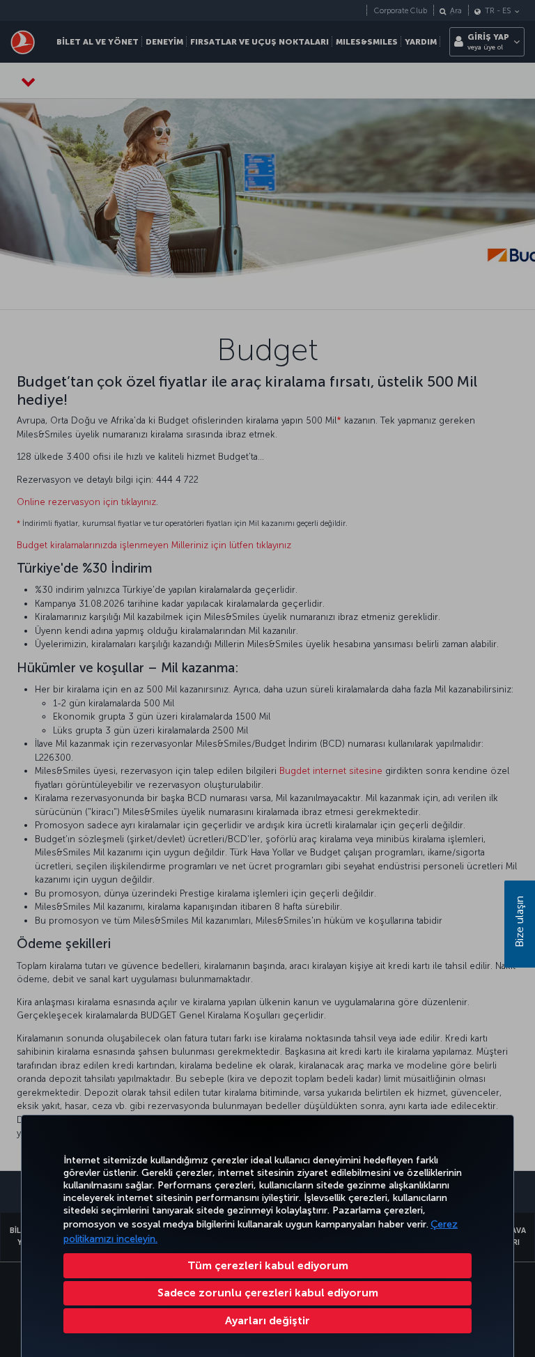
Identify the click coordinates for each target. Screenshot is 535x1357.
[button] (267, 1320)
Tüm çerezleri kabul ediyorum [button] (267, 1265)
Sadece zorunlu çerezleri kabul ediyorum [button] (267, 1292)
